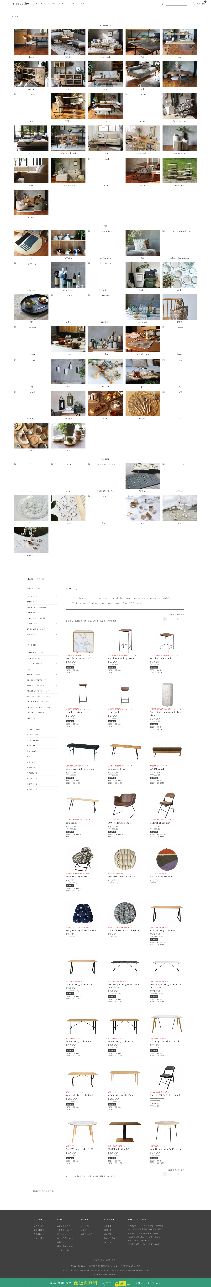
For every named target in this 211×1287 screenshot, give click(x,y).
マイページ (38, 1226)
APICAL (142, 491)
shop (81, 3)
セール (29, 756)
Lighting (36, 663)
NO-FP (142, 121)
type (61, 3)
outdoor (38, 702)
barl (31, 491)
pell (31, 258)
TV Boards (37, 629)
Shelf (36, 618)
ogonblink (68, 290)
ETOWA (31, 450)
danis (31, 57)
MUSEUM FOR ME (105, 491)
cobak (105, 185)
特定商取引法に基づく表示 (130, 1266)
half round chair (68, 153)
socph (31, 153)
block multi (105, 57)
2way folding (179, 121)
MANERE (105, 322)
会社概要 (107, 1226)
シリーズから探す (34, 729)
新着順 (103, 621)
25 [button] (178, 619)
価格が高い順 (93, 621)
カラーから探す (32, 751)
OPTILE (179, 491)
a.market (142, 322)
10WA (68, 450)
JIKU (31, 185)
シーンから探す (32, 735)
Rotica (105, 523)
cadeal (31, 89)
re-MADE (179, 185)
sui (142, 523)
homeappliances (38, 707)
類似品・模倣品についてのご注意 (83, 1266)
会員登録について (64, 1230)
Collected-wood (179, 153)
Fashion (35, 685)
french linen (68, 185)
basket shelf (105, 290)
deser (179, 354)
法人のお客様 (109, 1238)
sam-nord (105, 121)
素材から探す (31, 745)
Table (33, 602)
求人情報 (107, 1234)
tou (179, 386)
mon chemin (142, 354)
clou (68, 386)
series (52, 3)
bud (180, 523)
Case (33, 658)
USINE (180, 322)
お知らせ (84, 1230)
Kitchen (36, 607)
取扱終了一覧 (32, 789)
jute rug (31, 290)
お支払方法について (65, 1238)
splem (68, 89)
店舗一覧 (107, 1230)
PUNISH (68, 121)
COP (142, 258)
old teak (142, 153)
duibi (105, 418)
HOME (30, 579)
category (41, 3)
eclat (105, 354)
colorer (31, 354)
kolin (68, 322)
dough (31, 217)
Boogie (68, 418)
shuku (142, 418)
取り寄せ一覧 (32, 778)
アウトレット (32, 762)
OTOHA (68, 258)
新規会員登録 (39, 1230)
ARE (180, 418)
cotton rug (105, 258)
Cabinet (37, 613)
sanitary (38, 696)
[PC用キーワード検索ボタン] (163, 3)
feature (71, 3)
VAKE (142, 185)
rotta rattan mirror (179, 258)
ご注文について (63, 1234)
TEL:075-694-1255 (136, 1237)
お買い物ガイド (63, 1226)
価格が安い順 (80, 621)
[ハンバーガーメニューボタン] (6, 3)
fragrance (38, 691)
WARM (68, 57)
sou (179, 57)
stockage (142, 290)
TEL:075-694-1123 (136, 1244)
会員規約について (41, 1234)
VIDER (105, 153)
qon (142, 386)
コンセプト (85, 1226)
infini (68, 491)
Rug (33, 669)
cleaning (35, 712)
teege (31, 386)
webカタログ (86, 1234)
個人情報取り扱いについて (107, 1266)
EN (31, 322)
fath (142, 89)
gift (32, 718)
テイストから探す (33, 740)
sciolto (179, 290)
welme (179, 89)
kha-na (105, 386)
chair (32, 596)
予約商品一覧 (32, 773)
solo (105, 89)
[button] (157, 619)
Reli (31, 523)
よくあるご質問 (63, 1250)
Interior (35, 653)
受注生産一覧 (32, 784)
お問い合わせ (154, 1237)
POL (142, 57)
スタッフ (107, 1242)
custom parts (39, 680)
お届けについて (63, 1242)
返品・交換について (65, 1246)
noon (68, 354)
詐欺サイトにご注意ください (105, 1260)
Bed (31, 634)
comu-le (31, 418)
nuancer (31, 555)
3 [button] (168, 619)
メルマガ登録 (39, 1238)
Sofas (32, 623)
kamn (31, 121)
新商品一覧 (31, 767)
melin (68, 523)
